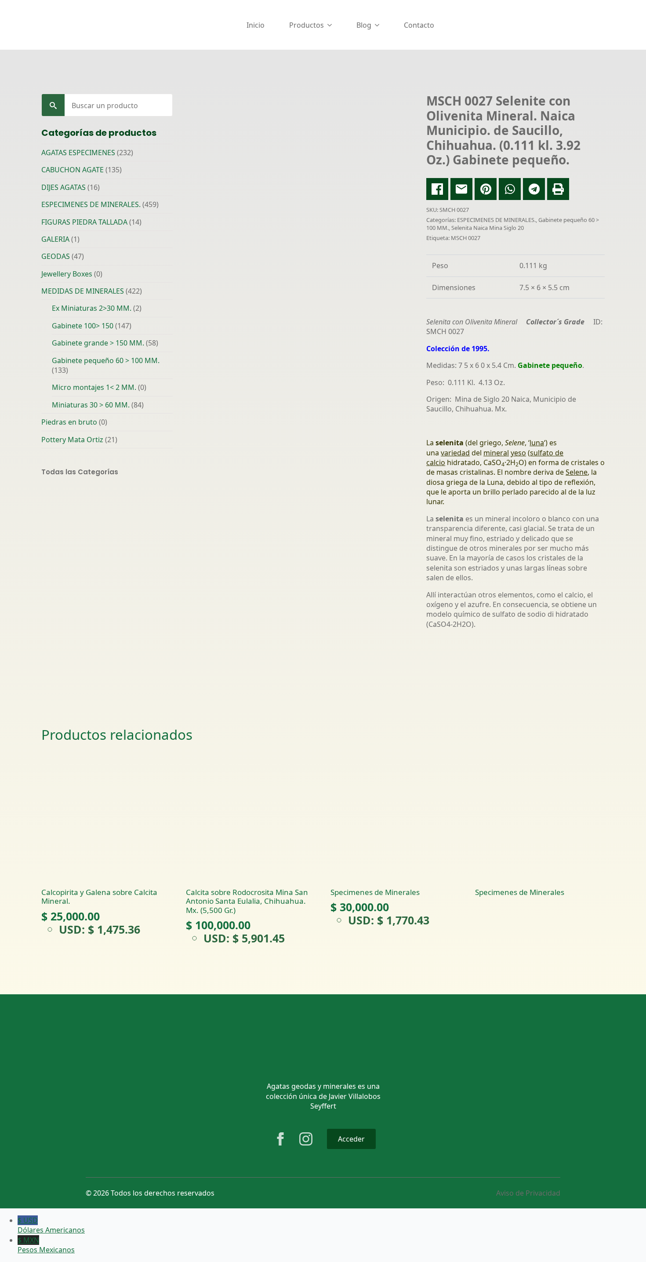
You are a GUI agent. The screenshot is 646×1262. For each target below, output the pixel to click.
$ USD (51, 1225)
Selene (577, 472)
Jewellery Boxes (66, 274)
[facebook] (280, 1139)
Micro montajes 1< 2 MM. (94, 387)
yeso (518, 453)
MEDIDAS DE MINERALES (82, 291)
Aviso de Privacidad (528, 1193)
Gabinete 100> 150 (82, 326)
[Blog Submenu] (378, 25)
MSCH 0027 (465, 238)
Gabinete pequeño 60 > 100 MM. (106, 360)
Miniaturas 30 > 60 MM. (91, 405)
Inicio (256, 25)
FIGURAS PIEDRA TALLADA (84, 222)
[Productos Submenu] (331, 25)
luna (537, 442)
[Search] (53, 105)
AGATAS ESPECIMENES (78, 152)
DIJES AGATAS (63, 187)
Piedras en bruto (69, 422)
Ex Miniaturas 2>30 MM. (91, 308)
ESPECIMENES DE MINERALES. (91, 204)
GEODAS (55, 256)
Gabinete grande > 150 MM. (98, 343)
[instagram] (306, 1139)
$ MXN (46, 1245)
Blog (363, 25)
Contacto (419, 25)
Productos (306, 25)
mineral (496, 453)
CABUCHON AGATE (72, 170)
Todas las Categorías (79, 471)
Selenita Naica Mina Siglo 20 (487, 228)
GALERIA (55, 239)
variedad (455, 453)
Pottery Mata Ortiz (72, 439)
